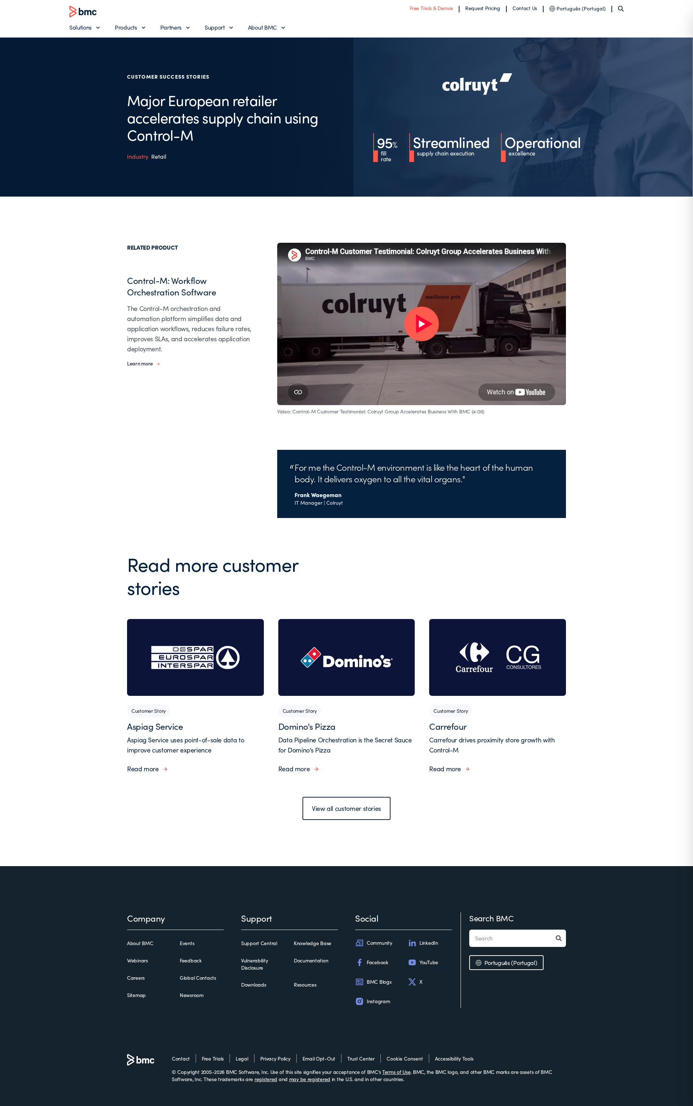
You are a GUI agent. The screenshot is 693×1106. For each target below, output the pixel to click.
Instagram (378, 1001)
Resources (305, 984)
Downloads (253, 984)
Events (187, 943)
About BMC (262, 27)
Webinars (137, 960)
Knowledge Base (312, 943)
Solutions (80, 27)
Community (379, 942)
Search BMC (491, 918)
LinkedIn (428, 942)
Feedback (191, 960)
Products (126, 27)
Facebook (377, 962)
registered (265, 1079)
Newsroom (192, 995)
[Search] (621, 9)
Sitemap (136, 995)
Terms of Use (396, 1071)
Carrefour (448, 726)
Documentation (311, 960)
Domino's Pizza (307, 726)
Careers (136, 977)
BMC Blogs (379, 981)
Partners (171, 27)
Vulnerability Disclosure (254, 964)
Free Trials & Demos (431, 8)
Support (215, 27)
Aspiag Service (155, 726)
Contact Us (525, 8)
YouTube (428, 962)
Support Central (259, 943)
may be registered (309, 1079)
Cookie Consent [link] (405, 1058)
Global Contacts (198, 977)
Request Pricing (482, 8)
